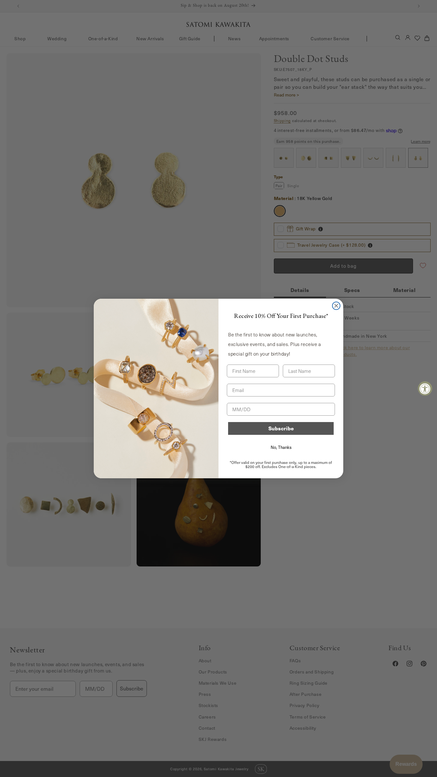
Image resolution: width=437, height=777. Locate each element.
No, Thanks (281, 447)
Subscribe (281, 428)
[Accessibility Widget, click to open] (425, 388)
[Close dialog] (336, 306)
